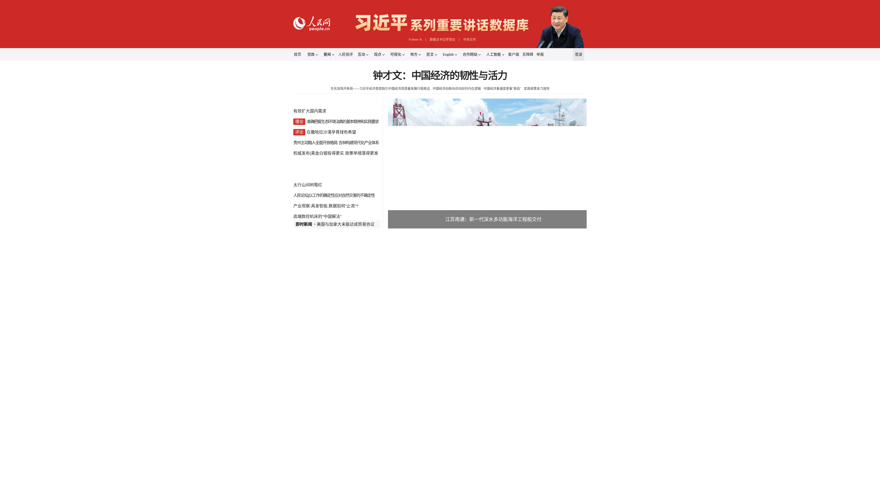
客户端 (658, 158)
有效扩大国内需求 (61, 323)
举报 (736, 158)
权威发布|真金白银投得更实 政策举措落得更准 (135, 445)
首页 (25, 158)
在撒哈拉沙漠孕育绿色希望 (123, 384)
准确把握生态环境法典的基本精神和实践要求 (155, 353)
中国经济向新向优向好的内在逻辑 (489, 257)
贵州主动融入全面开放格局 (76, 414)
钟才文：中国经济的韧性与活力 (440, 220)
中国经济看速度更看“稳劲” (622, 257)
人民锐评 (166, 158)
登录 (848, 158)
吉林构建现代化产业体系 (201, 414)
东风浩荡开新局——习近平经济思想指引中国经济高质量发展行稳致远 (265, 257)
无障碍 (700, 158)
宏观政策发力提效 (723, 257)
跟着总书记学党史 (446, 115)
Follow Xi (368, 115)
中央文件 (525, 115)
